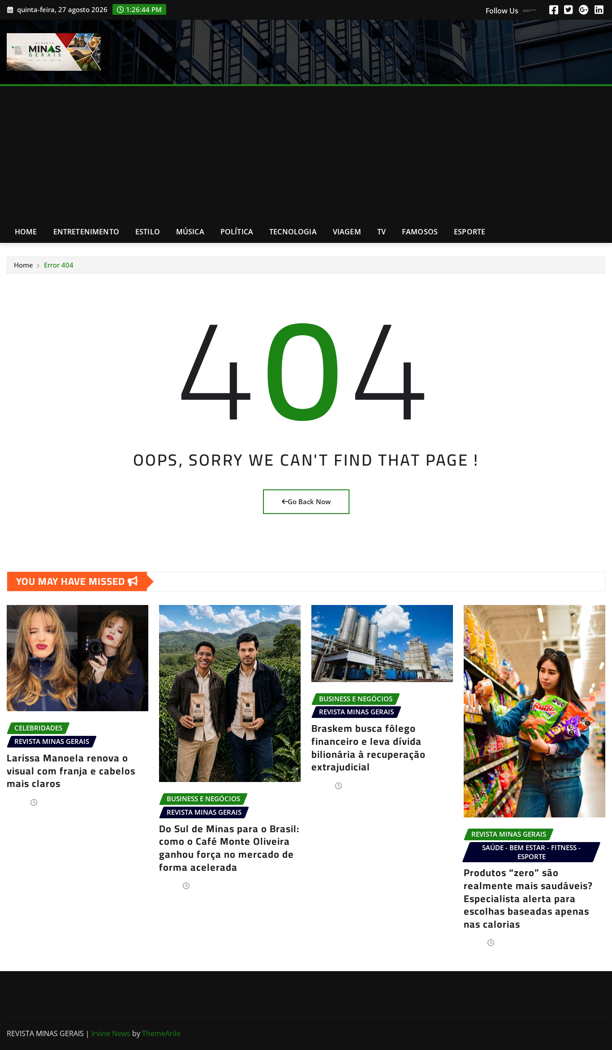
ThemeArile (161, 1033)
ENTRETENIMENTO (86, 232)
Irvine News (110, 1033)
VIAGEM (347, 232)
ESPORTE (469, 232)
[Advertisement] (306, 153)
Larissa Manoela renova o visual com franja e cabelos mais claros (71, 770)
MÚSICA (190, 232)
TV (381, 232)
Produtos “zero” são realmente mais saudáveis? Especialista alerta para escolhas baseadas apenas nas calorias (528, 898)
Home (26, 232)
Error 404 (58, 264)
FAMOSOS (420, 232)
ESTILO (147, 232)
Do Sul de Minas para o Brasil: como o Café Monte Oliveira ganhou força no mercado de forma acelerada (229, 848)
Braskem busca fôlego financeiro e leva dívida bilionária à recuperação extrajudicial (368, 747)
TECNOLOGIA (293, 232)
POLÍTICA (236, 232)
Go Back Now (309, 501)
